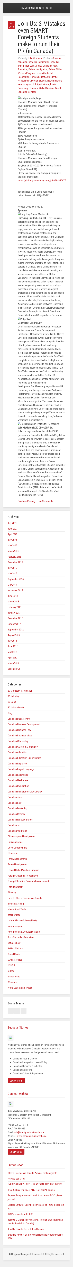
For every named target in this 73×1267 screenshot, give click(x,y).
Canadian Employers (18, 763)
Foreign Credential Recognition (23, 875)
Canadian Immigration (39, 62)
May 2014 (12, 584)
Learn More (16, 1080)
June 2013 (13, 595)
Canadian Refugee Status (20, 819)
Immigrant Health (16, 903)
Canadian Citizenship (18, 741)
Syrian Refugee (15, 959)
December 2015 (15, 562)
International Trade (17, 909)
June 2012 (13, 646)
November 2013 (15, 590)
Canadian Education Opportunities (24, 758)
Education (23, 69)
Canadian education (17, 752)
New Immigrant (54, 80)
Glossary (12, 892)
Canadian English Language (21, 769)
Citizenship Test (15, 842)
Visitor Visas (14, 976)
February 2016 (14, 556)
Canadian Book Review (19, 718)
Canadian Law (15, 802)
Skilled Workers (46, 88)
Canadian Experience (18, 774)
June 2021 (13, 528)
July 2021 (12, 523)
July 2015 (12, 567)
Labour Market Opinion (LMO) (22, 920)
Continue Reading (26, 501)
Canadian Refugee (16, 814)
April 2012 (12, 657)
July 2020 (12, 539)
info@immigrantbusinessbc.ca (29, 1132)
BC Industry (13, 696)
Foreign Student (38, 80)
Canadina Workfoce (17, 830)
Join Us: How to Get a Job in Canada (26, 1229)
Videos (11, 970)
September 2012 (16, 629)
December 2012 (15, 618)
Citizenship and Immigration (21, 836)
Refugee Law (14, 942)
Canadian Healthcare (18, 780)
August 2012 (14, 635)
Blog (10, 713)
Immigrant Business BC (36, 8)
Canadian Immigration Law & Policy (25, 791)
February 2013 (14, 607)
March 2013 (13, 601)
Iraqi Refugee (14, 914)
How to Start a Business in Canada (25, 898)
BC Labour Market (16, 707)
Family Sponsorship (17, 858)
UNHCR (11, 965)
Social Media (14, 954)
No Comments (46, 501)
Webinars (12, 982)
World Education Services (20, 987)
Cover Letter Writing (17, 847)
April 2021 (12, 534)
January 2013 (14, 612)
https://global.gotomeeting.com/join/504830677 (42, 180)
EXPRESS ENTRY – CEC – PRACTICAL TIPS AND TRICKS (35, 1184)
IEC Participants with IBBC (20, 1214)
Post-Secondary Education (21, 937)
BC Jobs (12, 701)
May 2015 (12, 573)
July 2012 (12, 640)
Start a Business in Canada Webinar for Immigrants (32, 1173)
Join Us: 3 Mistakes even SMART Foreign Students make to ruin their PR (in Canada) (41, 37)
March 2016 (13, 551)
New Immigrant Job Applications (33, 84)
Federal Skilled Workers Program (23, 870)
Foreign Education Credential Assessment (28, 881)
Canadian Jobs (50, 65)
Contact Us (16, 1151)
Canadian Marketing (17, 808)
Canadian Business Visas (20, 735)
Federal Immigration (38, 69)
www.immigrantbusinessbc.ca (32, 1136)
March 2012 (13, 663)
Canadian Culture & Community (23, 746)
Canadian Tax (14, 825)
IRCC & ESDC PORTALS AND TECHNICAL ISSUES (31, 1189)
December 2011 (15, 668)
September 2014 (16, 579)
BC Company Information (20, 690)
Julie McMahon (35, 58)
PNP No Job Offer (16, 1178)
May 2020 (12, 545)
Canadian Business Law (19, 729)
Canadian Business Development (24, 724)
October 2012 (14, 624)
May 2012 (12, 652)
